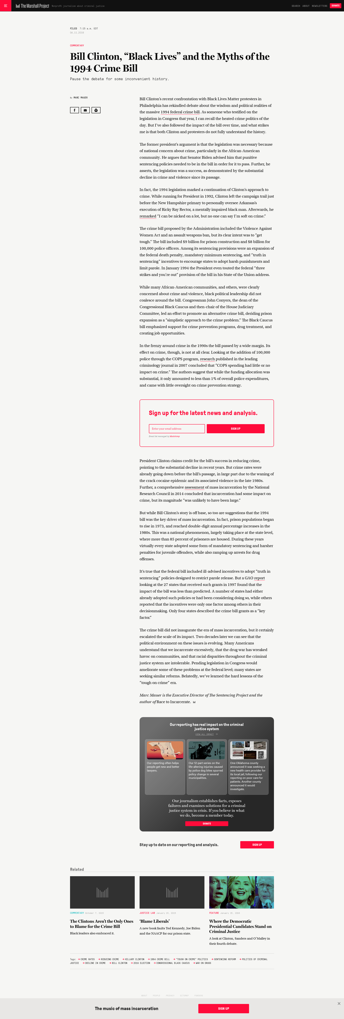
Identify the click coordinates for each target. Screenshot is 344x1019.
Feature (214, 912)
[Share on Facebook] (74, 110)
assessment (194, 487)
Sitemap (184, 995)
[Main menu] (5, 5)
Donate (336, 5)
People (156, 995)
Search (296, 5)
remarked (148, 216)
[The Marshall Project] (31, 5)
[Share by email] (85, 110)
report (259, 578)
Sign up (235, 428)
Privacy (170, 995)
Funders (198, 995)
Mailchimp (175, 436)
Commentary (77, 45)
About (305, 5)
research (207, 358)
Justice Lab (147, 912)
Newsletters (319, 5)
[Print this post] (96, 110)
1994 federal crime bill (180, 112)
